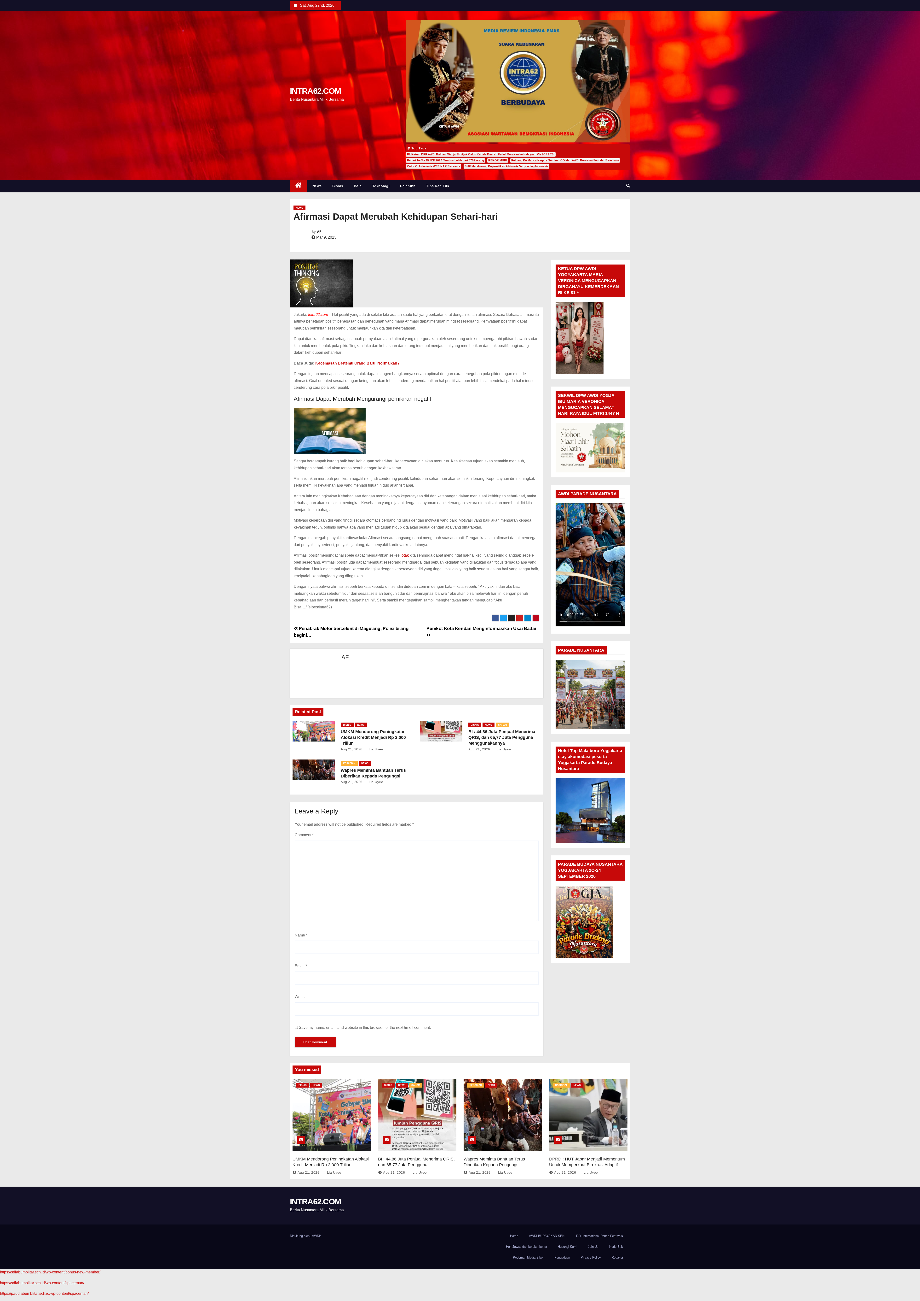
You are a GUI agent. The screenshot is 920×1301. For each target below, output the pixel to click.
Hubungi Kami (567, 1246)
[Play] (561, 621)
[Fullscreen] (618, 621)
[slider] (586, 622)
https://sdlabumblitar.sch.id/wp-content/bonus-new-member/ (50, 1272)
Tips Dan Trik (449, 186)
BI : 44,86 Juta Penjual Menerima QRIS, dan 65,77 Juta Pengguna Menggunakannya (501, 737)
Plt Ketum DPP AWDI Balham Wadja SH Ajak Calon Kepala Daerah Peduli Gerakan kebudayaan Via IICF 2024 (481, 154)
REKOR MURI (497, 160)
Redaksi (617, 1257)
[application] (590, 564)
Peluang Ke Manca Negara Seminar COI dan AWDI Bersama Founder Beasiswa (565, 160)
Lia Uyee (375, 749)
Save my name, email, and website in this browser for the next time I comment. (365, 1027)
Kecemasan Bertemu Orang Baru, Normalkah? (357, 363)
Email (301, 966)
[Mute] (611, 621)
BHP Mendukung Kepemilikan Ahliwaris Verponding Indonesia (506, 166)
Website (302, 997)
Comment (304, 835)
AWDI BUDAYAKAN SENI (547, 1236)
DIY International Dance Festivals (599, 1236)
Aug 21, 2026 (351, 749)
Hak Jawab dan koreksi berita (526, 1246)
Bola (366, 186)
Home (514, 1236)
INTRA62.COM (315, 90)
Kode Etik (616, 1246)
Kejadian (349, 763)
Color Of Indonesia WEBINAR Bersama (433, 166)
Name (301, 935)
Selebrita (419, 186)
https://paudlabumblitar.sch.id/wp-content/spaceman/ (44, 1293)
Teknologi (392, 186)
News (317, 186)
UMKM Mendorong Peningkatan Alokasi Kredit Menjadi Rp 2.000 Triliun (373, 737)
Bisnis (342, 186)
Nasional (561, 1085)
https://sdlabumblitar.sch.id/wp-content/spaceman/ (42, 1283)
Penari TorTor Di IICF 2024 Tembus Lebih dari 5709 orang (445, 160)
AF (319, 232)
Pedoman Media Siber (528, 1257)
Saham (502, 725)
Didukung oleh (300, 1236)
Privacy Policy (591, 1257)
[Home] (298, 186)
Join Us (593, 1246)
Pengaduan (562, 1257)
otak (405, 555)
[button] (628, 186)
